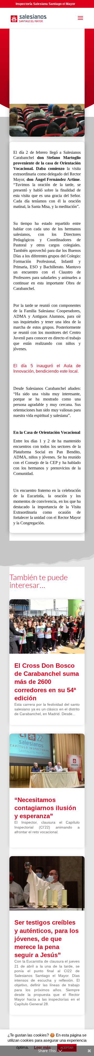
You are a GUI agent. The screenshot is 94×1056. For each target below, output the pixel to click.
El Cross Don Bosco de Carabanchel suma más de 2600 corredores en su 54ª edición (46, 682)
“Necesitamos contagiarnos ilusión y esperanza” (45, 807)
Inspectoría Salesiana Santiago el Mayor (45, 4)
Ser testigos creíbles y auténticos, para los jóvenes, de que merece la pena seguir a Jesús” (46, 938)
